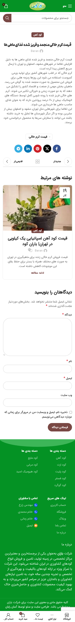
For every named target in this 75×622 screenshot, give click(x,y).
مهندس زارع (26, 505)
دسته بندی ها (58, 451)
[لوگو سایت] (37, 6)
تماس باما (60, 525)
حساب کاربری (58, 505)
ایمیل (68, 378)
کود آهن (37, 35)
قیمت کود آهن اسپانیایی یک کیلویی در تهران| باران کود (37, 241)
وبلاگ (62, 518)
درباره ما (61, 532)
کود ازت (61, 465)
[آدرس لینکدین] (28, 149)
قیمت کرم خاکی (38, 137)
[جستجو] (7, 18)
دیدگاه (67, 315)
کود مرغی (32, 465)
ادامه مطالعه (37, 273)
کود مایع (32, 458)
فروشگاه (61, 512)
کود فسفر (60, 478)
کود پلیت (60, 471)
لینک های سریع (56, 498)
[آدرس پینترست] (38, 149)
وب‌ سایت (66, 395)
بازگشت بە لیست (37, 161)
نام (69, 361)
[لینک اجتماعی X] (47, 149)
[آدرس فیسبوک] (57, 149)
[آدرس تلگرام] (18, 149)
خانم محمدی (25, 512)
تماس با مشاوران (28, 498)
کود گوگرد (60, 485)
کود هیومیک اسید (26, 471)
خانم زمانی (26, 518)
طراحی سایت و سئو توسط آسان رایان (27, 607)
